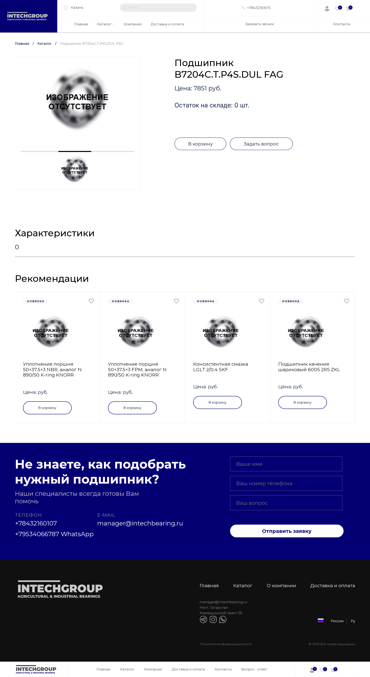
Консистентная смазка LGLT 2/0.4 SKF (220, 366)
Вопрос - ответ (254, 669)
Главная (81, 24)
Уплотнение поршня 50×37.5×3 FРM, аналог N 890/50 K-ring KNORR (137, 369)
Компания (132, 24)
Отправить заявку (286, 531)
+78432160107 (36, 523)
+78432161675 (259, 8)
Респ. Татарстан (214, 607)
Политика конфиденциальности (226, 644)
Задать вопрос (261, 144)
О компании (281, 585)
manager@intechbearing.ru (140, 523)
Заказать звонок (259, 24)
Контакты (341, 24)
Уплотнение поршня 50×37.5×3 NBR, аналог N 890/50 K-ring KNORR (52, 369)
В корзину (200, 144)
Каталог (104, 24)
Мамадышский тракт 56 (221, 613)
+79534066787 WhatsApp (54, 534)
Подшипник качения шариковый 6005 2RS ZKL (309, 366)
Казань (77, 7)
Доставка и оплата (167, 24)
